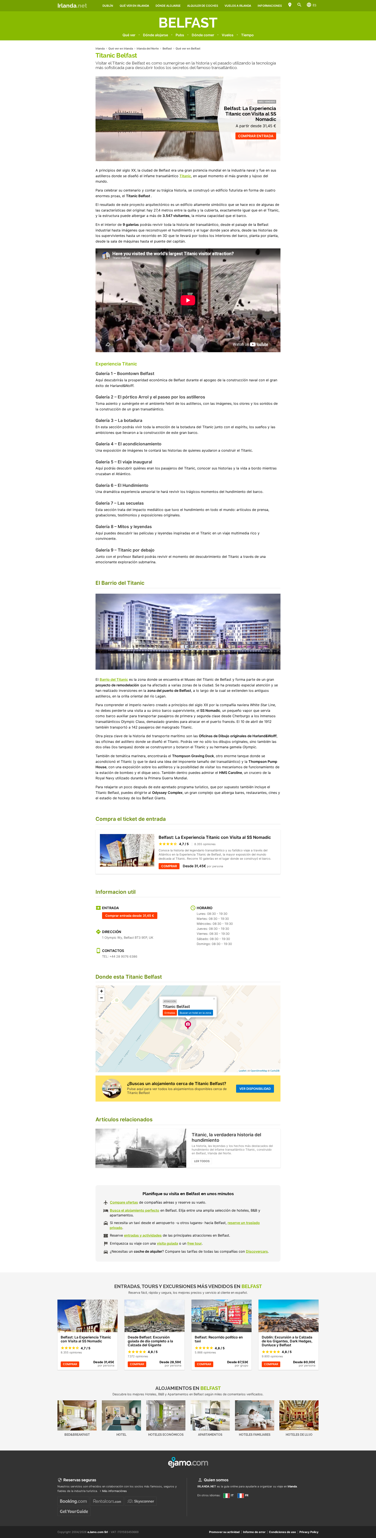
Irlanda (72, 5)
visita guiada (167, 1243)
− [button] (101, 998)
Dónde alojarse (168, 5)
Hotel (121, 1434)
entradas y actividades (143, 1235)
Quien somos (216, 1480)
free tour (194, 1243)
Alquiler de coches (202, 5)
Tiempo (247, 35)
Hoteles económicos (166, 1434)
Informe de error (254, 1532)
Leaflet (242, 1070)
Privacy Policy (309, 1532)
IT (232, 1495)
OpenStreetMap (258, 1070)
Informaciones (270, 5)
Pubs (180, 35)
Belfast (188, 23)
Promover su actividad (224, 1532)
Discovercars (257, 1251)
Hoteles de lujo (299, 1434)
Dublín (107, 5)
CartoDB (274, 1070)
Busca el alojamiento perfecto (134, 1210)
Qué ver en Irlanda (134, 5)
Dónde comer (203, 35)
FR (246, 1495)
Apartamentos (210, 1434)
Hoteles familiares (254, 1434)
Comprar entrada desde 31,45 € (129, 915)
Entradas (169, 1012)
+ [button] (101, 991)
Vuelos (227, 35)
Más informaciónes (114, 1491)
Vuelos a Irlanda (238, 5)
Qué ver (129, 35)
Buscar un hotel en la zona (195, 1012)
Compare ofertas (124, 1202)
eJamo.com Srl (97, 1532)
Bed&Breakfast (77, 1434)
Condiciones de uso (282, 1532)
